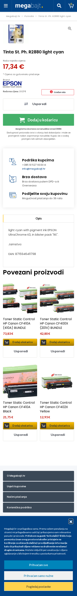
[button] (71, 521)
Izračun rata (60, 92)
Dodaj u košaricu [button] (22, 342)
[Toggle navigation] (6, 6)
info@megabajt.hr (33, 168)
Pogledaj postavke (38, 586)
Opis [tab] (39, 218)
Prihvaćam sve (38, 565)
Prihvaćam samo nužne (38, 575)
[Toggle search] (59, 6)
